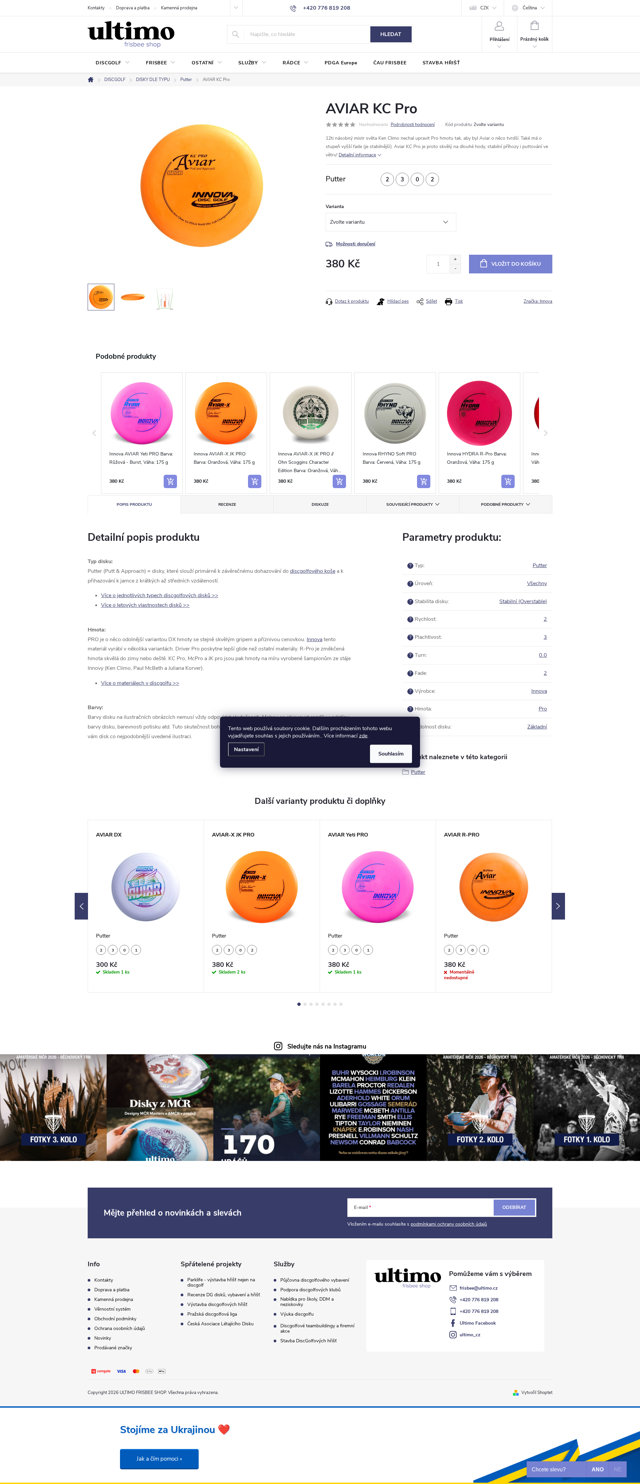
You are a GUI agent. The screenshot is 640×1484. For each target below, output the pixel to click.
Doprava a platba (133, 8)
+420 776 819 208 (479, 1300)
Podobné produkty (502, 504)
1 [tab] (299, 1004)
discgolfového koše (312, 571)
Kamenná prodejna (179, 8)
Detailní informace (357, 155)
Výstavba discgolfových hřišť (217, 1304)
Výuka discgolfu (297, 1314)
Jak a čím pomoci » (159, 1459)
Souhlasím (391, 753)
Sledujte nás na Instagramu (326, 1046)
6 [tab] (329, 1004)
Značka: (538, 301)
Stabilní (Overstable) (523, 601)
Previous (81, 906)
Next (558, 906)
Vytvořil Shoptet (536, 1393)
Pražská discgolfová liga (212, 1314)
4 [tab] (317, 1004)
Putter (540, 565)
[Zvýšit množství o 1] (455, 259)
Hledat (390, 34)
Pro (543, 708)
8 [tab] (341, 1004)
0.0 (543, 655)
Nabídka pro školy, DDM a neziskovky (307, 1302)
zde (363, 735)
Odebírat (514, 1207)
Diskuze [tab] (320, 504)
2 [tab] (305, 1004)
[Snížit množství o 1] (455, 268)
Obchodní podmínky (115, 1319)
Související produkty (409, 504)
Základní (537, 726)
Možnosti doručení (355, 244)
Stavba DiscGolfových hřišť (308, 1341)
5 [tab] (323, 1004)
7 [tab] (335, 1004)
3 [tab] (311, 1004)
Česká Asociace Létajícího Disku (220, 1324)
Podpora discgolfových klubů (310, 1290)
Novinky (102, 1338)
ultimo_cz (470, 1335)
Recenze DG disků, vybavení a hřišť (223, 1295)
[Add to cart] (170, 481)
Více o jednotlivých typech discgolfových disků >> (159, 595)
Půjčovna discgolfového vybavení (314, 1280)
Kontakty (96, 8)
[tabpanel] (146, 906)
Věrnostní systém (112, 1309)
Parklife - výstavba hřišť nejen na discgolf (221, 1282)
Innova (314, 639)
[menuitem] (113, 63)
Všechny (537, 583)
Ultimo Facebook (478, 1323)
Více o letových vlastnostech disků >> (145, 605)
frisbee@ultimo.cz (479, 1288)
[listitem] (142, 433)
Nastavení (246, 749)
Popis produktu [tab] (134, 504)
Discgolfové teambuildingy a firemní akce (317, 1328)
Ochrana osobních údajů (119, 1328)
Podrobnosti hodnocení (413, 124)
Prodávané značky (113, 1348)
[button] (94, 433)
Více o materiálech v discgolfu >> (140, 683)
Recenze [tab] (227, 504)
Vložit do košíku (516, 264)
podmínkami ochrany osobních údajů (449, 1224)
